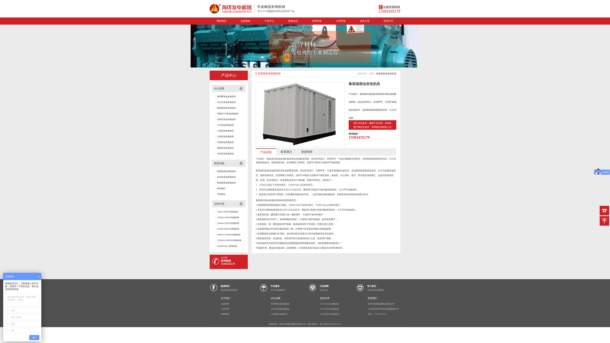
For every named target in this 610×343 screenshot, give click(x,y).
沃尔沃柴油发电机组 (226, 102)
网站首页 (221, 21)
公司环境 (341, 21)
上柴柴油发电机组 (225, 131)
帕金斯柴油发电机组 (226, 108)
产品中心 (269, 21)
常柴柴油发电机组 (225, 153)
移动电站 (221, 188)
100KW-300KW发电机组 (228, 217)
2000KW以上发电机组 (227, 246)
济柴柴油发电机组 (225, 142)
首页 (371, 73)
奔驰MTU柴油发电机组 (227, 113)
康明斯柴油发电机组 (226, 96)
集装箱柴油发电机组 (226, 183)
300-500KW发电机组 (329, 309)
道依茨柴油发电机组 (226, 119)
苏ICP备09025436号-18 (330, 324)
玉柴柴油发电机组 (225, 136)
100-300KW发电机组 (329, 304)
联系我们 (372, 298)
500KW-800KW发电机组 (228, 229)
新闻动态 (293, 21)
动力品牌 (219, 88)
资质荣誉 (317, 21)
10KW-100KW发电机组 (227, 212)
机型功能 (219, 163)
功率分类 (219, 203)
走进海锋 (245, 21)
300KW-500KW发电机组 (228, 223)
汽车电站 (221, 194)
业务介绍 (364, 21)
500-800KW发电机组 (329, 314)
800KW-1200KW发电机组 (228, 234)
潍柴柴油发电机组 (225, 148)
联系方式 (388, 21)
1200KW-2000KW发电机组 (229, 240)
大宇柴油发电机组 (225, 125)
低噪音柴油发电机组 (226, 171)
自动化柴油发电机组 (226, 177)
